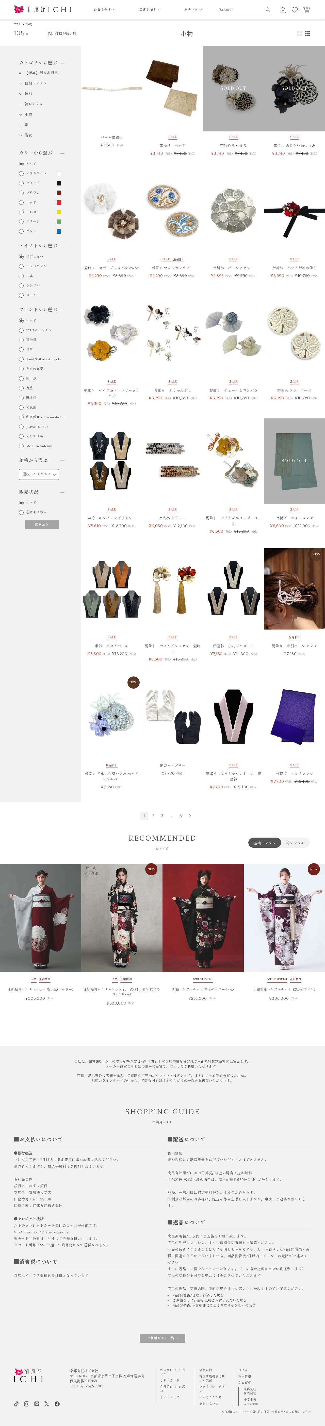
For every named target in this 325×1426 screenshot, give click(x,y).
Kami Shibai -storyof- (43, 359)
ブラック (33, 183)
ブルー (31, 231)
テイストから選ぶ (38, 246)
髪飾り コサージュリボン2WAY (111, 268)
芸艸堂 (31, 340)
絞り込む (42, 524)
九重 (29, 388)
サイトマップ (170, 1397)
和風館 (31, 407)
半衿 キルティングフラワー (112, 518)
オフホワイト (36, 173)
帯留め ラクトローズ (294, 391)
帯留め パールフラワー (233, 268)
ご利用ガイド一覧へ (162, 1338)
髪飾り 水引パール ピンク (294, 646)
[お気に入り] (294, 9)
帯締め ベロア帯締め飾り (294, 268)
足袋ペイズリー (173, 766)
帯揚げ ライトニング (294, 518)
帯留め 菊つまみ (233, 146)
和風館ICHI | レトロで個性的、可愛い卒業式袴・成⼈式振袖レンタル (267, 1412)
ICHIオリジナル (39, 330)
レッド (31, 202)
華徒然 (31, 398)
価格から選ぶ (33, 460)
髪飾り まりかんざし (172, 391)
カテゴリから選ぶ (38, 63)
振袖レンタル (36, 83)
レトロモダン (36, 266)
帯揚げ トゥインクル (294, 774)
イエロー (33, 212)
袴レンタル (34, 104)
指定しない (34, 257)
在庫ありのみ (36, 512)
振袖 (28, 94)
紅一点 (31, 378)
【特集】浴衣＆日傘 (41, 73)
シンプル (33, 285)
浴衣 (28, 135)
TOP (17, 24)
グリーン (33, 222)
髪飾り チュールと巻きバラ (233, 391)
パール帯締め (112, 138)
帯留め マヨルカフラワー (173, 268)
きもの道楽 (34, 369)
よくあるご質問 (210, 1397)
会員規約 (205, 1370)
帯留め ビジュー (172, 518)
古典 (29, 276)
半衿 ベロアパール (111, 646)
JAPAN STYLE (37, 427)
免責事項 (244, 1383)
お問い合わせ (209, 1403)
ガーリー (33, 295)
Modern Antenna (39, 446)
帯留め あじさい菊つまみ (295, 146)
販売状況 (28, 492)
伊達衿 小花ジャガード (233, 646)
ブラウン (33, 193)
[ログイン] (283, 9)
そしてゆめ (34, 436)
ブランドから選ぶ (38, 310)
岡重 (29, 349)
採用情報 (244, 1376)
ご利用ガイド (170, 1380)
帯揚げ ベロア (173, 146)
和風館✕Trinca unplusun (45, 417)
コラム (243, 1370)
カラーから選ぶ (36, 153)
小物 (29, 24)
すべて (31, 164)
